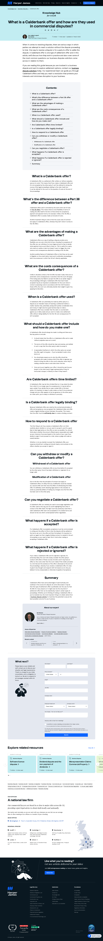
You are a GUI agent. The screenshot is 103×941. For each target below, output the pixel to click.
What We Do (38, 3)
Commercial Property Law (36, 897)
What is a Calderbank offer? (43, 94)
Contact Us (74, 3)
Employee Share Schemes (29, 786)
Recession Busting (43, 788)
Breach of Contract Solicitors (48, 632)
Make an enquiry (89, 8)
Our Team (54, 897)
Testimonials (55, 901)
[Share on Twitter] (48, 29)
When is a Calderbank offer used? (46, 115)
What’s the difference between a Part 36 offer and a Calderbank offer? (51, 98)
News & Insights (66, 3)
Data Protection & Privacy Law (37, 903)
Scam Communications (79, 910)
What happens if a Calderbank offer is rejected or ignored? (51, 159)
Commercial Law (56, 784)
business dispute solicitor (39, 597)
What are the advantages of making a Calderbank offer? (47, 104)
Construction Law (34, 899)
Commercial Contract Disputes (32, 633)
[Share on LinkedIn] (51, 29)
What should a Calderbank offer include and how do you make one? (50, 120)
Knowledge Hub (12, 8)
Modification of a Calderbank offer (44, 145)
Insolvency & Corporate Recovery (16, 788)
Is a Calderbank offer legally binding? (47, 128)
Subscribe (50, 872)
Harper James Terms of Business (82, 899)
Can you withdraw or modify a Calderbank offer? (49, 137)
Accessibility (77, 890)
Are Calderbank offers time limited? (47, 125)
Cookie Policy (77, 892)
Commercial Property (68, 784)
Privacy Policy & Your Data (80, 903)
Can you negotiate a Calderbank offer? (48, 148)
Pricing (52, 3)
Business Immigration (34, 784)
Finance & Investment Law (55, 786)
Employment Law (42, 786)
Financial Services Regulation (71, 786)
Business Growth (23, 784)
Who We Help (46, 3)
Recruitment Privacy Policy (80, 905)
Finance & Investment (35, 910)
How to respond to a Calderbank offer (48, 132)
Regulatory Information (79, 908)
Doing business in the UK (14, 786)
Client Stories (55, 890)
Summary (36, 164)
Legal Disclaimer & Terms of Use (81, 901)
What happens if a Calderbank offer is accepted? (48, 153)
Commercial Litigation (47, 633)
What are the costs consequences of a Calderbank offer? (48, 110)
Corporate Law (79, 784)
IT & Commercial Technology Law (38, 916)
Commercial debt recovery (61, 633)
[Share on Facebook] (45, 29)
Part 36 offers (36, 209)
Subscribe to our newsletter (58, 903)
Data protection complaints (80, 897)
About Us (58, 3)
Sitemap (76, 912)
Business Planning (46, 784)
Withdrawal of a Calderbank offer (44, 141)
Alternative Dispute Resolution (32, 632)
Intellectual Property (31, 788)
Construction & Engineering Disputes (34, 636)
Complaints (77, 894)
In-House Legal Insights (86, 786)
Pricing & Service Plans (57, 899)
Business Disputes (23, 8)
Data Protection (88, 784)
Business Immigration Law (36, 892)
